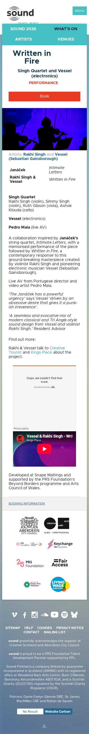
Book (44, 96)
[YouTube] (54, 618)
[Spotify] (64, 618)
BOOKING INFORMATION (27, 503)
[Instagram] (35, 618)
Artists (23, 39)
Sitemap (12, 628)
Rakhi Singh (34, 155)
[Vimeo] (15, 618)
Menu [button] (79, 11)
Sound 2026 (23, 29)
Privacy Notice (70, 628)
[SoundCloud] (44, 618)
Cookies (44, 628)
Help (28, 628)
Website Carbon (57, 711)
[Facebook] (25, 618)
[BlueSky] (74, 618)
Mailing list (55, 632)
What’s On (65, 29)
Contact (32, 632)
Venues (65, 39)
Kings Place (41, 352)
